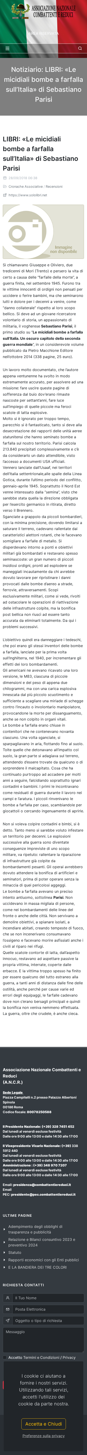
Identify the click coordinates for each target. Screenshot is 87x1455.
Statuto (14, 1252)
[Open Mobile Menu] (7, 48)
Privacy (69, 1357)
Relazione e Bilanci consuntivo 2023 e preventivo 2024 (41, 1242)
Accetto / (42, 1357)
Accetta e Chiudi (43, 1424)
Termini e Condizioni (41, 1357)
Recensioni (54, 186)
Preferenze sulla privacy (44, 1435)
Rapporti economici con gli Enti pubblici (43, 1260)
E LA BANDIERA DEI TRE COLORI (37, 1267)
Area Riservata (44, 33)
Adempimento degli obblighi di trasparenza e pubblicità (35, 1229)
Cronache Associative (26, 186)
